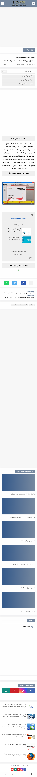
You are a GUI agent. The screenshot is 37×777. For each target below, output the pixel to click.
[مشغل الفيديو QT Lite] (18, 600)
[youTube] (31, 695)
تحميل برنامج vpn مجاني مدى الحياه (24, 564)
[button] (23, 283)
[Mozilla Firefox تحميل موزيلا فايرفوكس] (18, 482)
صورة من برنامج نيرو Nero (25, 80)
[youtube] (12, 769)
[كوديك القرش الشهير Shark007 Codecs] (18, 506)
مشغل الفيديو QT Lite (28, 611)
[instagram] (23, 690)
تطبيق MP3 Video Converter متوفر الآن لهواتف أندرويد (14, 238)
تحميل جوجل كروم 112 (28, 541)
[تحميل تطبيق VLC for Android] (18, 576)
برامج (32, 57)
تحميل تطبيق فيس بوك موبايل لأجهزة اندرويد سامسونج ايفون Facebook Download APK (14, 706)
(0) (3, 64)
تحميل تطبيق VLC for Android (25, 588)
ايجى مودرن (11, 766)
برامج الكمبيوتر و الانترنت (22, 57)
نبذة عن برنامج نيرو (27, 76)
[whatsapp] (6, 690)
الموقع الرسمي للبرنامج (18, 218)
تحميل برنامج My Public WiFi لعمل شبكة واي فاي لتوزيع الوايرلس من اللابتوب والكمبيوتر (14, 230)
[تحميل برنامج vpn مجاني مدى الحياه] (18, 553)
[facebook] (31, 690)
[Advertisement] (18, 27)
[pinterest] (14, 690)
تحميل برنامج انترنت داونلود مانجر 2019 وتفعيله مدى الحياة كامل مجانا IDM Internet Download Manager (14, 726)
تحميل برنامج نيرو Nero (26, 84)
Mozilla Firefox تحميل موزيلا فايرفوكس (22, 494)
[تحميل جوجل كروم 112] (18, 529)
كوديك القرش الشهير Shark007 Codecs (22, 517)
